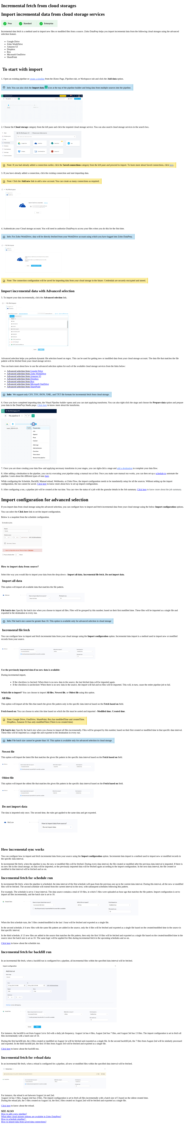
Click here (42, 484)
